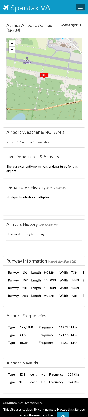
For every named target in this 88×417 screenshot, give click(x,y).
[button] (41, 74)
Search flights (70, 25)
